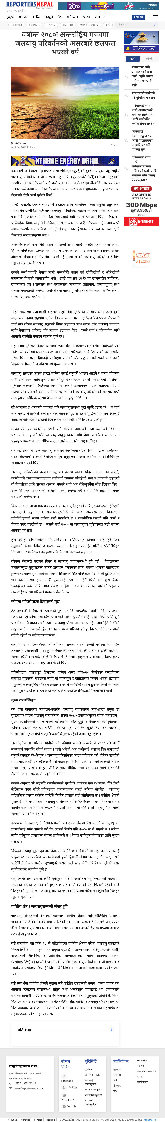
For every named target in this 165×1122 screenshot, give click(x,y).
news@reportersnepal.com (29, 1088)
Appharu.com (150, 1119)
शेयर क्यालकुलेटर (93, 1075)
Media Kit (50, 1119)
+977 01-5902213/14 (25, 1083)
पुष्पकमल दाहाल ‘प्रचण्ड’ (89, 24)
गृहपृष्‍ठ (10, 17)
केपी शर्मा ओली (16, 24)
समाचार (23, 17)
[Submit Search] (155, 25)
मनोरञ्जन (72, 17)
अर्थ (115, 1080)
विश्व (60, 17)
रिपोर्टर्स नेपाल (18, 144)
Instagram (67, 1100)
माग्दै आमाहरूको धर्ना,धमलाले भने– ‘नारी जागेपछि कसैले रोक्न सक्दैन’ (144, 115)
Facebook (67, 1081)
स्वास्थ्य (86, 17)
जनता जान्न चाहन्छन (146, 1071)
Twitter (73, 1088)
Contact (38, 1119)
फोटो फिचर (142, 1082)
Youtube (72, 1106)
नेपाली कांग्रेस (68, 24)
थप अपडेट (141, 188)
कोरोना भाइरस (34, 24)
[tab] (132, 59)
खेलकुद (48, 17)
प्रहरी (108, 24)
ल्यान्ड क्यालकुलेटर (94, 1090)
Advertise (25, 1119)
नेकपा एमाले (51, 24)
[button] (155, 17)
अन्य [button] (97, 17)
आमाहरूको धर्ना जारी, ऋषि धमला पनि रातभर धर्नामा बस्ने (143, 76)
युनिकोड (88, 1069)
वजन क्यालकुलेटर (93, 1095)
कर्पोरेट (36, 17)
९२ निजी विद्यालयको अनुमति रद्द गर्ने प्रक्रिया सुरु (142, 141)
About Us (12, 1119)
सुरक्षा (140, 1077)
